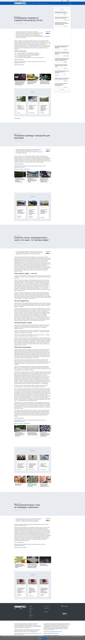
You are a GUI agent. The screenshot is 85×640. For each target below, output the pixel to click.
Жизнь (16, 64)
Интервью (31, 608)
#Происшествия (31, 112)
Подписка (31, 615)
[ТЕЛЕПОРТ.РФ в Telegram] (63, 1)
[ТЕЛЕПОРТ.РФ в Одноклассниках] (66, 1)
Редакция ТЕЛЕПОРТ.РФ (19, 59)
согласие (17, 636)
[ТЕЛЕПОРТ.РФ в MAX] (62, 1)
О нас (30, 613)
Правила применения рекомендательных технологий (53, 631)
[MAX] (46, 33)
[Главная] (20, 3)
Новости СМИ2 (17, 118)
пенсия (25, 547)
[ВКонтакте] (47, 33)
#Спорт (65, 14)
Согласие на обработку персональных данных (51, 635)
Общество (17, 169)
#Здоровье (65, 49)
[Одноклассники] (49, 33)
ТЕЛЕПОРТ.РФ (17, 62)
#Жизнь (19, 112)
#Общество (42, 112)
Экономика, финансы (19, 547)
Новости (29, 3)
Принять (44, 638)
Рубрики (33, 3)
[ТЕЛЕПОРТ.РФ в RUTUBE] (69, 1)
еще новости (62, 89)
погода (22, 64)
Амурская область (40, 3)
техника (21, 169)
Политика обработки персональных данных (51, 633)
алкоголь (21, 423)
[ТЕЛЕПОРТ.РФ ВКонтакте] (64, 1)
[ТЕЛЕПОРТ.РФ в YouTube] (70, 1)
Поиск (30, 617)
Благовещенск (27, 169)
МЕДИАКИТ (46, 611)
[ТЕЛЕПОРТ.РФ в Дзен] (67, 1)
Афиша (46, 3)
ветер (19, 64)
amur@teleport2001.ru (33, 631)
